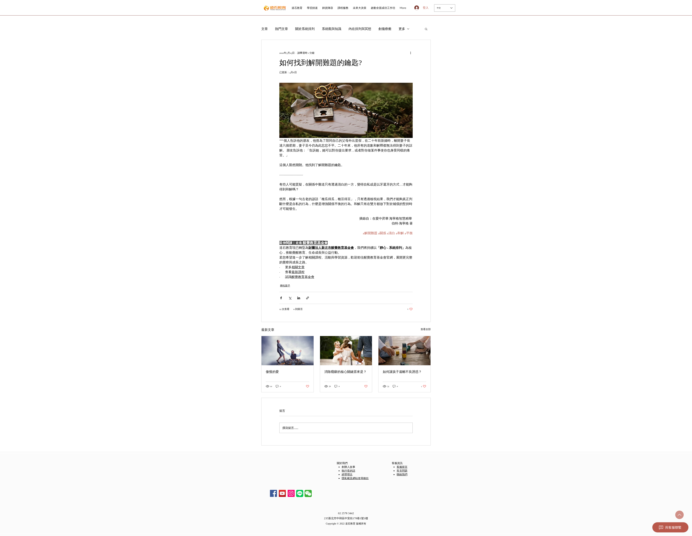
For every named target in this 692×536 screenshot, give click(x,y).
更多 (402, 29)
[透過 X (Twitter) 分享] (290, 298)
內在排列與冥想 (360, 29)
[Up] (679, 515)
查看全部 (426, 329)
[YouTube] (282, 493)
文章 (264, 29)
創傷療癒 (384, 29)
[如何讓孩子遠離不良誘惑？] (404, 350)
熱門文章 (281, 29)
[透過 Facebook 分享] (281, 298)
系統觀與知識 (331, 29)
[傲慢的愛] (287, 350)
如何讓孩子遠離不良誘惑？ (402, 372)
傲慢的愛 (272, 372)
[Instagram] (291, 493)
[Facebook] (273, 493)
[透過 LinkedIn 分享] (298, 298)
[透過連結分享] (307, 298)
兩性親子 (285, 285)
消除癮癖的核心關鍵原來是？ (345, 372)
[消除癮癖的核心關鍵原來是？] (346, 350)
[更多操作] (410, 53)
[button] (426, 28)
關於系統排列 (305, 29)
